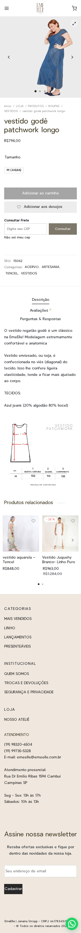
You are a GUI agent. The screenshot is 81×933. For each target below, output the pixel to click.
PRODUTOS (36, 106)
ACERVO (32, 267)
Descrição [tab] (40, 300)
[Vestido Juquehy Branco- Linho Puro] (60, 533)
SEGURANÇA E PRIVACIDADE (29, 692)
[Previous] (8, 540)
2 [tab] (42, 584)
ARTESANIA (50, 267)
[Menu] (6, 8)
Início (7, 106)
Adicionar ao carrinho (40, 193)
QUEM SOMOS (16, 674)
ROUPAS (53, 106)
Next (72, 57)
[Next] (73, 540)
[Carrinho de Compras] (74, 8)
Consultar (63, 229)
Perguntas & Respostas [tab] (40, 319)
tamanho (12, 157)
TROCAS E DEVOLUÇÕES (26, 683)
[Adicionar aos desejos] (33, 522)
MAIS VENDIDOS (18, 619)
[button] (72, 924)
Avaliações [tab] (40, 310)
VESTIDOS (11, 111)
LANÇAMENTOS (17, 637)
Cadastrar (13, 889)
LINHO (9, 628)
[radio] (14, 170)
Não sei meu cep (17, 237)
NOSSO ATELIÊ (16, 720)
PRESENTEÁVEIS (17, 646)
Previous (9, 57)
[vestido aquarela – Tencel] (21, 533)
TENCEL (11, 273)
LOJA (19, 106)
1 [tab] (38, 584)
